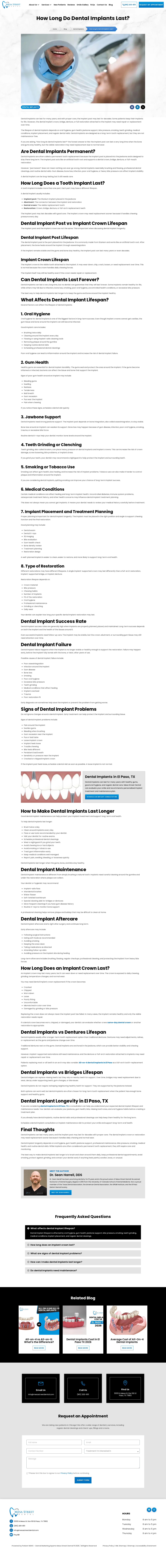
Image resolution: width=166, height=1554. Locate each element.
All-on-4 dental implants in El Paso (95, 1062)
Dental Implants (78, 29)
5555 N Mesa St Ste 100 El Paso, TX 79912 (125, 1394)
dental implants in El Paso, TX (54, 1106)
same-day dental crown (119, 1022)
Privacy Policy (67, 1473)
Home (55, 29)
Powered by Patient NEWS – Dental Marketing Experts (33, 1546)
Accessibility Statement (146, 1546)
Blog (65, 29)
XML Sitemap (120, 1546)
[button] (132, 107)
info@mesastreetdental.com (41, 1394)
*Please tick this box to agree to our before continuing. (58, 1473)
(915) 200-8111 (83, 1394)
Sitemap (131, 1546)
